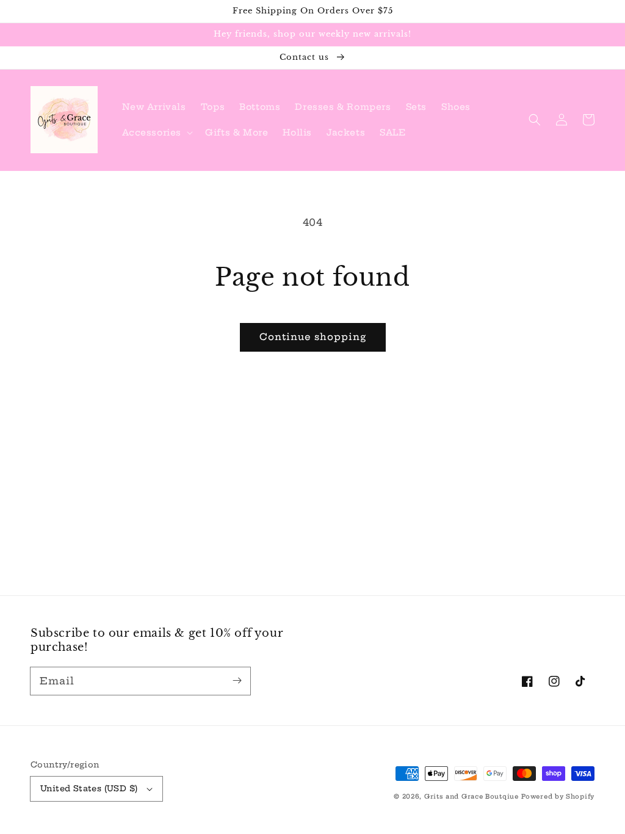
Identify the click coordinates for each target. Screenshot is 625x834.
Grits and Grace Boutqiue (471, 796)
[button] (156, 132)
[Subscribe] (236, 680)
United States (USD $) (88, 788)
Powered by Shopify (557, 796)
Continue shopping (312, 337)
